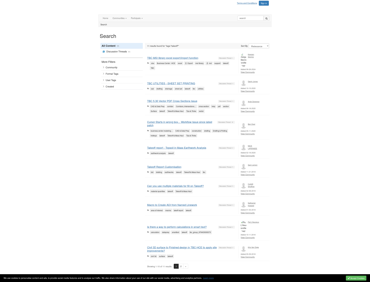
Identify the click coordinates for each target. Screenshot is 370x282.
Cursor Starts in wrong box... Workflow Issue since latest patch (179, 123)
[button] (119, 18)
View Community (248, 72)
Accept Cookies (357, 278)
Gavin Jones (253, 81)
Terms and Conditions (247, 3)
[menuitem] (248, 2)
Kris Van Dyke (253, 247)
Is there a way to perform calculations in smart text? (177, 227)
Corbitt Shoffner (251, 185)
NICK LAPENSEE (252, 147)
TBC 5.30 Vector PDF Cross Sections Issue (172, 101)
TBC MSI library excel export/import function (172, 58)
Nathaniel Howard (252, 204)
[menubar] (248, 2)
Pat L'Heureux (253, 222)
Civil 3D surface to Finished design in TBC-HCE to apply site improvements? (182, 248)
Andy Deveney (253, 101)
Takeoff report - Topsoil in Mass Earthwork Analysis (176, 147)
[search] (266, 18)
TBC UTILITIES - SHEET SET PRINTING (171, 83)
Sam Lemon (252, 165)
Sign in (264, 3)
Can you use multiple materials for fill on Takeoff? (175, 186)
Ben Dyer (251, 124)
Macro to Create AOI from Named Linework (172, 205)
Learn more (208, 278)
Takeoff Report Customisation (164, 167)
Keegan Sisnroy (251, 55)
